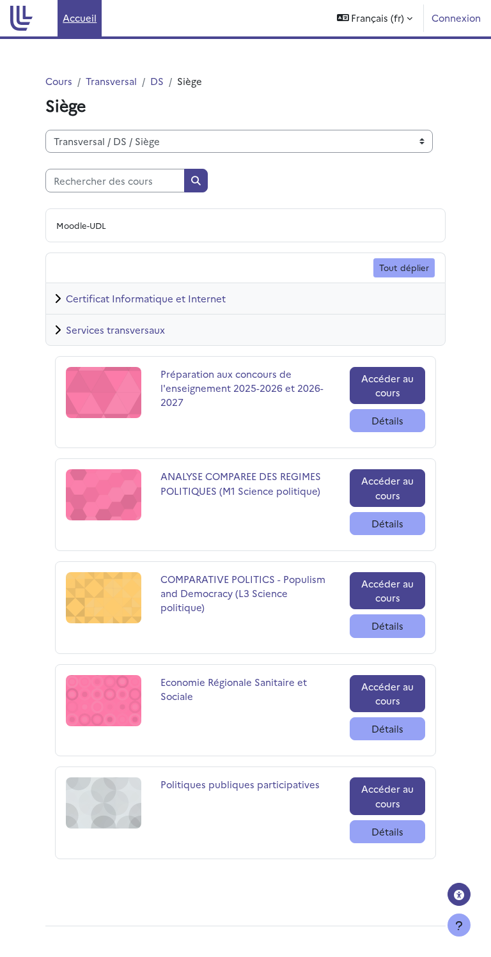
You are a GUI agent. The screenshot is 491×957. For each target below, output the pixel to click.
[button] (375, 18)
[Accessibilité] (459, 894)
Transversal (111, 81)
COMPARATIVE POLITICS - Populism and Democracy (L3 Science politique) (242, 593)
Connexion (456, 17)
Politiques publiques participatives (240, 784)
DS (157, 81)
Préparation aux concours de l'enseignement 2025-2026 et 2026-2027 (241, 387)
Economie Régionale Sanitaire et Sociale (233, 689)
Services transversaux (115, 329)
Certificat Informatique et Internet (146, 298)
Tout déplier (404, 267)
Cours (58, 81)
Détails (387, 420)
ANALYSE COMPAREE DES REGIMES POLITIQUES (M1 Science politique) (240, 483)
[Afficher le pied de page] (459, 925)
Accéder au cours (387, 385)
